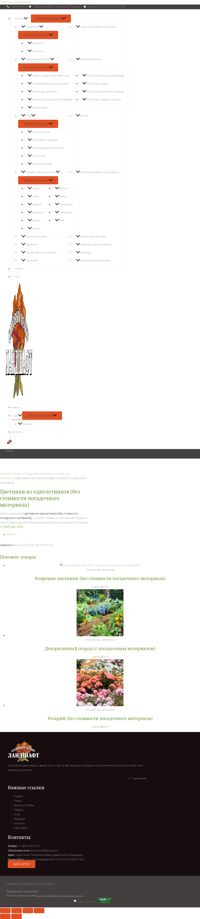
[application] (26, 18)
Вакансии (27, 424)
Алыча (35, 228)
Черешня (37, 204)
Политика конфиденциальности (22, 891)
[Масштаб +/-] (39, 910)
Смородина (65, 212)
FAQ (17, 276)
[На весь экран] (27, 910)
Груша (35, 188)
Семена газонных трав (92, 236)
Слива (35, 196)
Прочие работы (40, 107)
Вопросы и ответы (24, 805)
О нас (15, 415)
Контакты (17, 432)
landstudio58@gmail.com (44, 850)
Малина (36, 220)
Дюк (61, 220)
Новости (16, 407)
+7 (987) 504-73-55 (11, 527)
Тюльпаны (38, 51)
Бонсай (84, 115)
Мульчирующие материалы (95, 260)
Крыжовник (65, 204)
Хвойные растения (90, 59)
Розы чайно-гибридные (45, 140)
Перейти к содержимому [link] (15, 2)
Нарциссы (37, 43)
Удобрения (31, 244)
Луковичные (32, 26)
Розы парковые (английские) (48, 148)
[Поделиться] (16, 910)
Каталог (19, 18)
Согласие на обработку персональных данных (59, 895)
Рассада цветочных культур (40, 252)
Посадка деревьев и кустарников (50, 83)
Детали (10, 534)
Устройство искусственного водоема (52, 99)
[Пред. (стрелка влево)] (5, 916)
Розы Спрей (38, 156)
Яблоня (63, 188)
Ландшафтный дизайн (37, 59)
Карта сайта (20, 827)
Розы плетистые (41, 132)
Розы (28, 115)
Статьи (19, 268)
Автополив (31, 260)
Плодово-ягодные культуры (40, 172)
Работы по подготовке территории (50, 75)
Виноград (85, 252)
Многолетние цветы (36, 236)
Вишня (63, 196)
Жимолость (38, 212)
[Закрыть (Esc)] (5, 910)
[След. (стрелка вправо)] (16, 916)
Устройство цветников (44, 91)
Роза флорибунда (42, 164)
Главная (5, 473)
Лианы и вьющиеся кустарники (98, 26)
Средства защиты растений (95, 244)
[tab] (100, 534)
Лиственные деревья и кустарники (99, 172)
